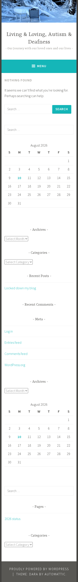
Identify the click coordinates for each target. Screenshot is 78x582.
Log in (9, 331)
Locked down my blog (20, 288)
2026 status (12, 519)
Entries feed (13, 342)
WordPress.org (15, 365)
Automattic (55, 574)
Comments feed (16, 353)
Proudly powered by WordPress (39, 569)
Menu (41, 66)
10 (19, 178)
